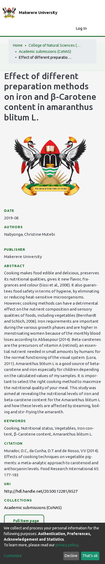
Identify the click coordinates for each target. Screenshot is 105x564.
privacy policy (66, 545)
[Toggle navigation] (97, 28)
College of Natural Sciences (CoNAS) (55, 45)
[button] (70, 28)
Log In (82, 28)
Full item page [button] (25, 521)
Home (18, 45)
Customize (13, 556)
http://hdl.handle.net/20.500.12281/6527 (41, 491)
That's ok (90, 556)
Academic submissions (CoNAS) (45, 51)
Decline (71, 556)
